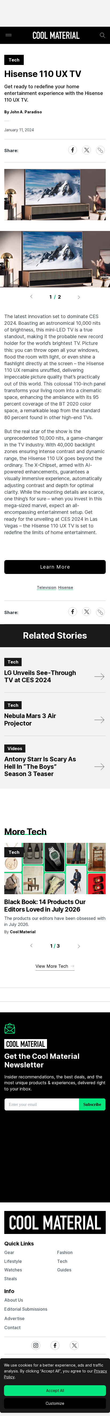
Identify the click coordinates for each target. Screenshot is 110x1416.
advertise (14, 1318)
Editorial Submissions (25, 1309)
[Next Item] (79, 297)
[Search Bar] (102, 35)
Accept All (55, 1390)
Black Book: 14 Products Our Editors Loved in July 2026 (45, 905)
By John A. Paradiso (23, 112)
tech (62, 1261)
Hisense (65, 587)
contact (12, 1327)
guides (64, 1269)
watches (13, 1269)
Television (46, 587)
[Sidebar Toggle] (8, 35)
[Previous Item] (31, 297)
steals (10, 1278)
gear (9, 1252)
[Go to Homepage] (56, 35)
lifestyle (13, 1261)
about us (13, 1300)
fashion (65, 1252)
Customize (55, 1403)
